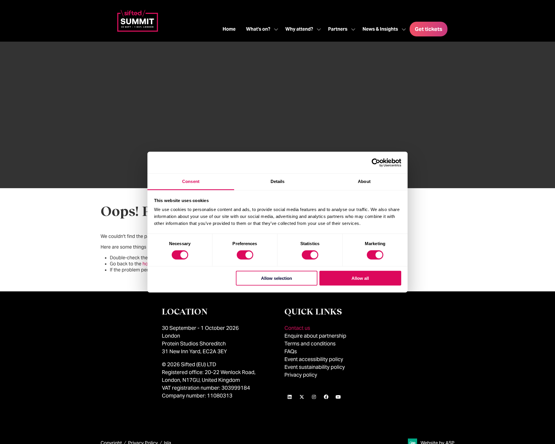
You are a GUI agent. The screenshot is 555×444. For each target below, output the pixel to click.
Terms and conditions (310, 343)
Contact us (297, 328)
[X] (302, 397)
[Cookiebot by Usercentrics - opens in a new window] (376, 162)
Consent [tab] (190, 181)
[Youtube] (338, 397)
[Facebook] (326, 397)
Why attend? (299, 29)
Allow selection (276, 278)
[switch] (245, 255)
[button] (428, 29)
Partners (337, 29)
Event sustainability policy (314, 367)
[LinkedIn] (289, 397)
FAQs (290, 351)
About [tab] (364, 181)
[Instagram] (314, 397)
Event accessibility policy (314, 359)
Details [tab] (278, 181)
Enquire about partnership (315, 335)
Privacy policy (300, 374)
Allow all (360, 278)
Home (229, 29)
